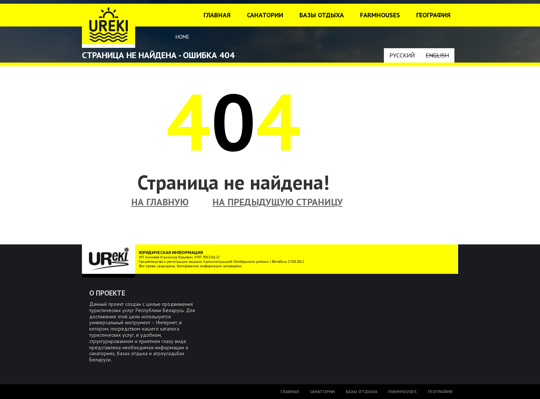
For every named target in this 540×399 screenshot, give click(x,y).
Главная (217, 15)
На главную (159, 202)
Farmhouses (380, 15)
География (433, 15)
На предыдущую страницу (277, 202)
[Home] (108, 25)
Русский (402, 55)
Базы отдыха (321, 15)
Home (182, 37)
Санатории (265, 15)
